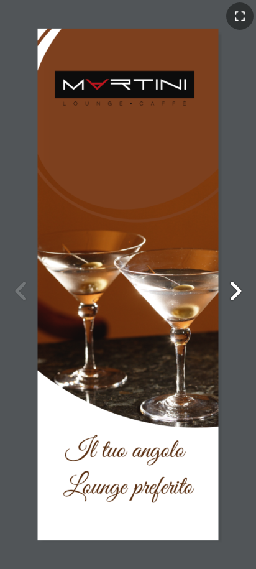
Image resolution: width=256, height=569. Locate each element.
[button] (235, 291)
